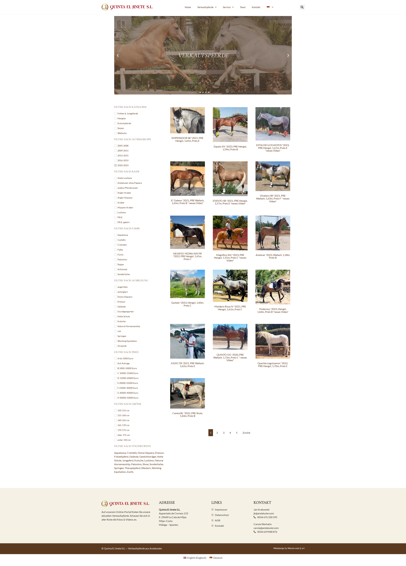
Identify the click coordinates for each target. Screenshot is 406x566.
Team (243, 7)
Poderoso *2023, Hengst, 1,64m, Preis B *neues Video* (272, 310)
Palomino (136, 464)
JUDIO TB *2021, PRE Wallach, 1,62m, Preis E (187, 365)
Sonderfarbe (156, 464)
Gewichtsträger (147, 456)
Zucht (130, 471)
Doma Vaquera (146, 452)
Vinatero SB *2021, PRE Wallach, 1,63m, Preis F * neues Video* (272, 198)
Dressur (159, 452)
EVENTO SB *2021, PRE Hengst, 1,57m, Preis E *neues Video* (230, 202)
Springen (119, 467)
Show (146, 464)
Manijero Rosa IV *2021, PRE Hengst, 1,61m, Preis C (230, 308)
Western (146, 467)
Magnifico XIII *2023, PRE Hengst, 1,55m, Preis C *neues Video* (230, 257)
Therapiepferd (132, 467)
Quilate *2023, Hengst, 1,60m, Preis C (187, 304)
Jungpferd (127, 460)
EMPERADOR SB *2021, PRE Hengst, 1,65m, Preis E (187, 139)
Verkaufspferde (205, 7)
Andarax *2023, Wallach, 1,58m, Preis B (273, 256)
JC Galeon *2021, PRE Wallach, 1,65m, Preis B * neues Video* (187, 202)
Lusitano (149, 460)
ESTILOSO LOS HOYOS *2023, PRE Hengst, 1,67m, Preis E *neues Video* (272, 147)
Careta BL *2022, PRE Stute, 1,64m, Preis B (187, 414)
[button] (302, 7)
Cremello (132, 452)
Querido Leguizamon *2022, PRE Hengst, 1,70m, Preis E (273, 365)
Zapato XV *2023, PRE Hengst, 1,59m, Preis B (230, 148)
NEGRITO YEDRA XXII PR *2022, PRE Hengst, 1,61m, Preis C (187, 256)
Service (227, 7)
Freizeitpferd (121, 456)
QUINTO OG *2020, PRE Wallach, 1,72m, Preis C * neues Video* (230, 357)
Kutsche (138, 460)
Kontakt (256, 7)
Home (188, 7)
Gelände (133, 456)
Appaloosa (120, 452)
